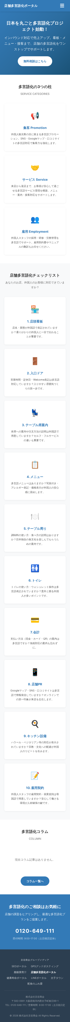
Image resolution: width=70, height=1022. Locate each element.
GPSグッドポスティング (45, 966)
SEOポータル (19, 966)
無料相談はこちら (35, 61)
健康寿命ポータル (17, 977)
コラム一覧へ (35, 881)
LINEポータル (38, 977)
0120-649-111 (34, 931)
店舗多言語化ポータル (21, 6)
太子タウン (57, 977)
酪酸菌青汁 (20, 972)
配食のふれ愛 (35, 983)
